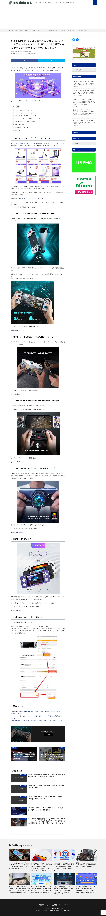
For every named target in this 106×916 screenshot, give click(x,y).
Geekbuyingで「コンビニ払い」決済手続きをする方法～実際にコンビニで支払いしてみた (37, 720)
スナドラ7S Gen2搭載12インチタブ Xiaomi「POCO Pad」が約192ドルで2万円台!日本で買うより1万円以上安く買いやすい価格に (83, 83)
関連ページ (16, 130)
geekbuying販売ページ (17, 330)
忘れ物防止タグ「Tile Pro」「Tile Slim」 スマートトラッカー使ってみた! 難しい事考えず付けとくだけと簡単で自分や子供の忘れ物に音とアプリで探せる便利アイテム (84, 102)
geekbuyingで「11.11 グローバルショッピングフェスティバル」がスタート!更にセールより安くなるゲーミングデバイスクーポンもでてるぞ (61, 30)
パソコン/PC (58, 2)
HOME (11, 30)
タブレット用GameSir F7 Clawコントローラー (25, 115)
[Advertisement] (53, 17)
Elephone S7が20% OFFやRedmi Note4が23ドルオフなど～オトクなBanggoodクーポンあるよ (46, 809)
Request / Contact (64, 905)
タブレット (50, 2)
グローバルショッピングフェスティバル (23, 110)
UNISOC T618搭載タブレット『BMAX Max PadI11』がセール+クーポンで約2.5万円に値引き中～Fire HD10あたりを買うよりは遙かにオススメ (19, 865)
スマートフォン (42, 2)
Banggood (24, 807)
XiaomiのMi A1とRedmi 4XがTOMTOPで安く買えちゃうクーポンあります (46, 787)
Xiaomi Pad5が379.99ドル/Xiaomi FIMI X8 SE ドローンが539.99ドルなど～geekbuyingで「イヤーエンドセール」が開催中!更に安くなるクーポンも (86, 889)
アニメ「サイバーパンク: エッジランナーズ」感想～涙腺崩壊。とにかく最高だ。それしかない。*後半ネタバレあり (84, 122)
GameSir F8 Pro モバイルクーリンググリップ (24, 121)
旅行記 (72, 2)
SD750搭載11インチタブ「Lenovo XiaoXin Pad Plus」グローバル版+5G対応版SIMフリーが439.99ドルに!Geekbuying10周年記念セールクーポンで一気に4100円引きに (41, 866)
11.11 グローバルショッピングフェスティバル (40, 70)
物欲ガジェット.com (57, 908)
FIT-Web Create (52, 910)
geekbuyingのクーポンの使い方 (21, 127)
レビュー (48, 905)
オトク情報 (66, 2)
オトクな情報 (28, 51)
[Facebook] (24, 60)
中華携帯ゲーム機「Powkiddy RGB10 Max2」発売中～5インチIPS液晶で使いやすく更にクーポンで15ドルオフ (86, 864)
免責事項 (54, 905)
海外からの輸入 (18, 30)
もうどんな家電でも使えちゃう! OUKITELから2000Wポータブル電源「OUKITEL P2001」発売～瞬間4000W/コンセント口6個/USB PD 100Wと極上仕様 (63, 890)
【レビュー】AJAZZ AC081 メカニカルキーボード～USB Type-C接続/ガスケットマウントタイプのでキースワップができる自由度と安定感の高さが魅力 (19, 889)
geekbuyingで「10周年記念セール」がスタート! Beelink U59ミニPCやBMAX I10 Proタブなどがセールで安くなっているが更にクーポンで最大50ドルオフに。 (64, 866)
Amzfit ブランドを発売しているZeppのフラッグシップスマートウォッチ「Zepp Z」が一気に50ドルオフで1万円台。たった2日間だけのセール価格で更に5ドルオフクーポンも (46, 821)
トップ (35, 2)
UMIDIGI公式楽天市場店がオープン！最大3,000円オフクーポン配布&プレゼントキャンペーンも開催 (46, 776)
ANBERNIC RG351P (19, 124)
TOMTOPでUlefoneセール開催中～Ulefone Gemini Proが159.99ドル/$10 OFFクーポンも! (46, 798)
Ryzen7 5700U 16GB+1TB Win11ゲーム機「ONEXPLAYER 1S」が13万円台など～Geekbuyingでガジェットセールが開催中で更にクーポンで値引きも (41, 889)
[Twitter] (51, 60)
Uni (75, 86)
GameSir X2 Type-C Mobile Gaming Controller (25, 113)
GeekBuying (26, 30)
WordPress (67, 910)
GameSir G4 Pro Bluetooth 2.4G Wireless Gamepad (26, 118)
